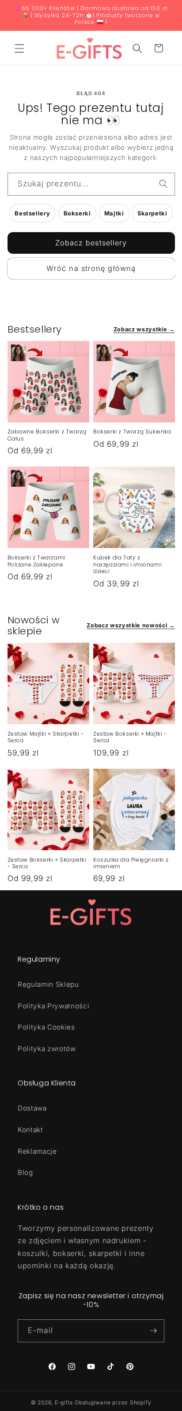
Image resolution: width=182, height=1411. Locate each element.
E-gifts (64, 1402)
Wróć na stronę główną (91, 268)
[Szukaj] (163, 183)
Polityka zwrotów (47, 1048)
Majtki (114, 213)
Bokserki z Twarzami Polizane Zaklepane (36, 561)
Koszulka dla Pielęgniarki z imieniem (130, 863)
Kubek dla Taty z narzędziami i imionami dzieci (127, 564)
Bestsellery (32, 213)
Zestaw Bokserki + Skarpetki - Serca (47, 863)
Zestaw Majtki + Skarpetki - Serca (46, 737)
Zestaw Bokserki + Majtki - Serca (130, 737)
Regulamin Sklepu (48, 984)
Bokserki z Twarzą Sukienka (132, 431)
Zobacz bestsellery (91, 242)
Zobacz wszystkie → (144, 329)
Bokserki (77, 213)
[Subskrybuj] (153, 1330)
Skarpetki (152, 213)
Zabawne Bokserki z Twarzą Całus (47, 435)
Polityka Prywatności (53, 1006)
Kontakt (30, 1130)
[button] (19, 48)
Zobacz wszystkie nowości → (130, 625)
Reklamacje (37, 1151)
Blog (25, 1172)
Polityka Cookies (46, 1027)
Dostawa (32, 1108)
